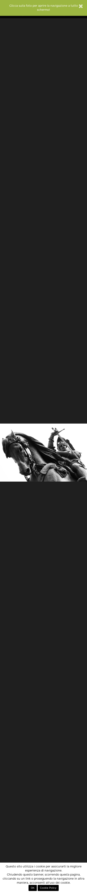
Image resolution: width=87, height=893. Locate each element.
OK (33, 888)
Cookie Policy (48, 888)
